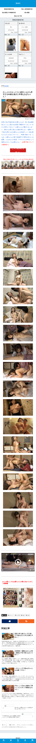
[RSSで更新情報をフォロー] (26, 621)
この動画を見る (18, 150)
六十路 (4, 615)
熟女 (23, 615)
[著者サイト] (10, 621)
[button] (32, 382)
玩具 (28, 615)
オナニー (12, 615)
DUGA (6, 86)
